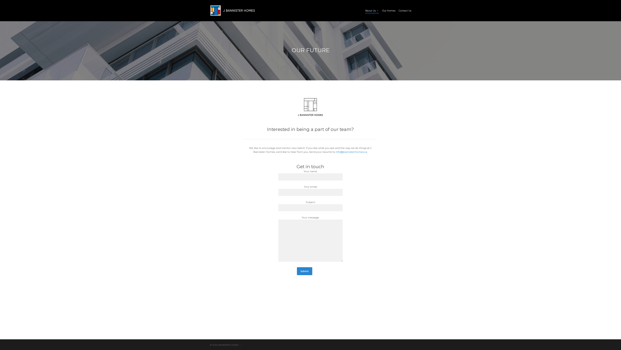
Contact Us (405, 10)
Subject (310, 202)
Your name (310, 171)
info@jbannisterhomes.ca (351, 151)
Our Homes (388, 10)
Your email (310, 186)
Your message (310, 217)
